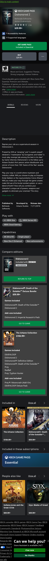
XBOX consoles (6, 522)
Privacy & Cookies (8, 553)
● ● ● (43, 56)
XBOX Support (28, 525)
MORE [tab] (38, 105)
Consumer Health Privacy (11, 550)
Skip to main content (9, 1)
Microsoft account (38, 531)
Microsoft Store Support (11, 534)
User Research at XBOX (19, 531)
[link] (13, 424)
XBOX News (16, 525)
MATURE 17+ (17, 67)
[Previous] (39, 403)
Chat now (29, 550)
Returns (25, 534)
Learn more (11, 89)
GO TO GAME (24, 323)
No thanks (29, 555)
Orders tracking (37, 534)
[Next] (44, 403)
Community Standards (10, 528)
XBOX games (20, 522)
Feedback (39, 525)
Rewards (4, 540)
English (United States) (10, 543)
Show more (6, 195)
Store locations (6, 537)
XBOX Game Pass (34, 522)
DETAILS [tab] (11, 105)
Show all (32, 402)
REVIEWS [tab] (24, 105)
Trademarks (5, 556)
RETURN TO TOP (24, 279)
